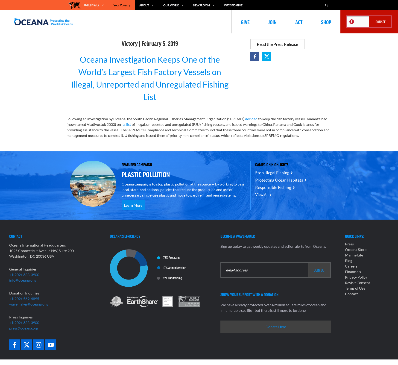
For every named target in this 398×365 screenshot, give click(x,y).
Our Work (171, 5)
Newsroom (201, 5)
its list (126, 124)
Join (272, 22)
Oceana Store (355, 249)
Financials (353, 271)
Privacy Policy (356, 277)
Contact (351, 293)
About (144, 5)
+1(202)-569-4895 (24, 298)
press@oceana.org (23, 328)
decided (251, 119)
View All (261, 194)
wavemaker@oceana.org (28, 304)
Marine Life (354, 255)
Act (298, 22)
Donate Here (276, 326)
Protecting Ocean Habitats (279, 179)
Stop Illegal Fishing (272, 172)
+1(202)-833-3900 (24, 274)
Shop (326, 22)
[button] (254, 56)
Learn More (133, 205)
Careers (351, 266)
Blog (348, 260)
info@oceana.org (22, 280)
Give (245, 22)
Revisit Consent (357, 282)
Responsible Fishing (273, 187)
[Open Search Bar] (327, 5)
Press (349, 244)
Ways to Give (233, 5)
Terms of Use (355, 288)
